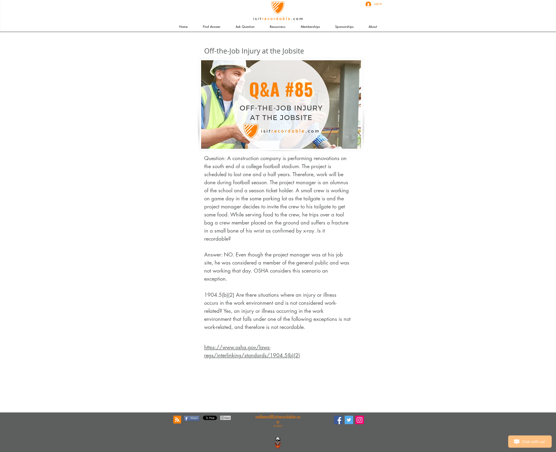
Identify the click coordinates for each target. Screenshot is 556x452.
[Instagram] (359, 420)
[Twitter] (349, 420)
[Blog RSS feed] (177, 420)
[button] (277, 27)
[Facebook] (338, 420)
